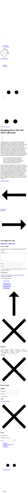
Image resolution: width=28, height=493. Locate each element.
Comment (3, 252)
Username (3, 391)
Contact (5, 65)
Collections (3, 180)
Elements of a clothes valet (8, 243)
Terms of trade (6, 280)
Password (3, 393)
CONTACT (5, 445)
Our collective (6, 46)
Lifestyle (7, 126)
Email (2, 266)
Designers (5, 45)
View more (3, 355)
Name (2, 263)
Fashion (7, 180)
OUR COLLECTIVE (8, 444)
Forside (4, 443)
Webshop (5, 66)
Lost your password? (5, 401)
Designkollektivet (4, 58)
